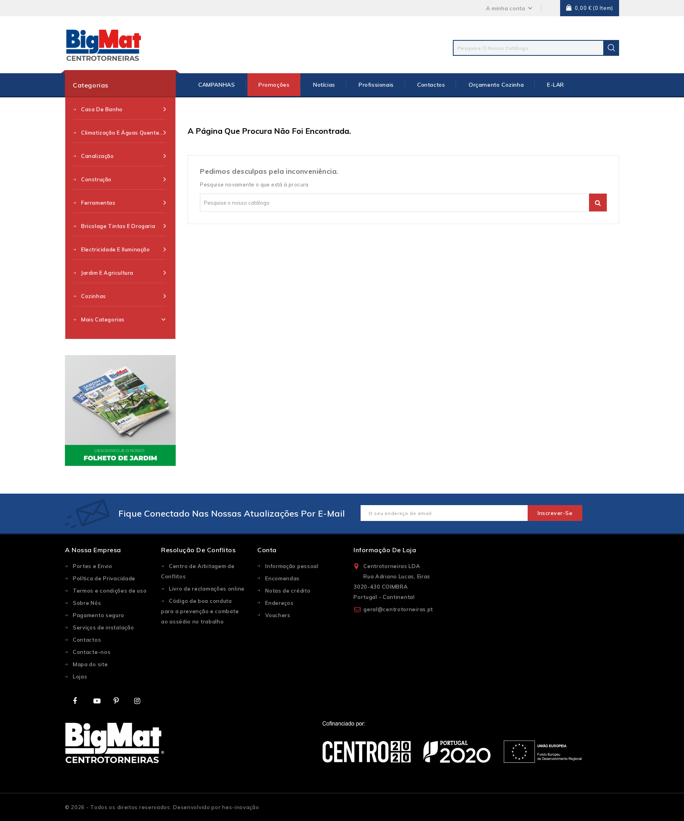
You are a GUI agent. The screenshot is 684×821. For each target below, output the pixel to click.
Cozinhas (93, 296)
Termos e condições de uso (110, 590)
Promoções (273, 84)
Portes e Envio (92, 566)
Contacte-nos (91, 652)
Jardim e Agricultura (107, 273)
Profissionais (376, 84)
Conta (267, 550)
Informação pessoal (292, 566)
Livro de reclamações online (207, 588)
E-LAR (555, 84)
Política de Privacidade (104, 578)
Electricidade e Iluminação (115, 249)
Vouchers (278, 615)
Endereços (279, 603)
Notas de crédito (287, 590)
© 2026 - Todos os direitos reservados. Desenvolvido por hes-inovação (162, 807)
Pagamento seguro (98, 615)
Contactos (431, 84)
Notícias (324, 84)
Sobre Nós (87, 603)
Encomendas (282, 578)
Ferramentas (98, 203)
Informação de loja (384, 550)
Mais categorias (103, 319)
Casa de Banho (102, 109)
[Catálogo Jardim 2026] (120, 410)
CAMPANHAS (216, 84)
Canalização (97, 156)
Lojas (80, 676)
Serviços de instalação (103, 627)
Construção (96, 179)
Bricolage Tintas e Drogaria (118, 226)
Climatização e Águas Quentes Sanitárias (123, 132)
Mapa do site (90, 664)
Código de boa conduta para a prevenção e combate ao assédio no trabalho (200, 611)
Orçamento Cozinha (496, 84)
